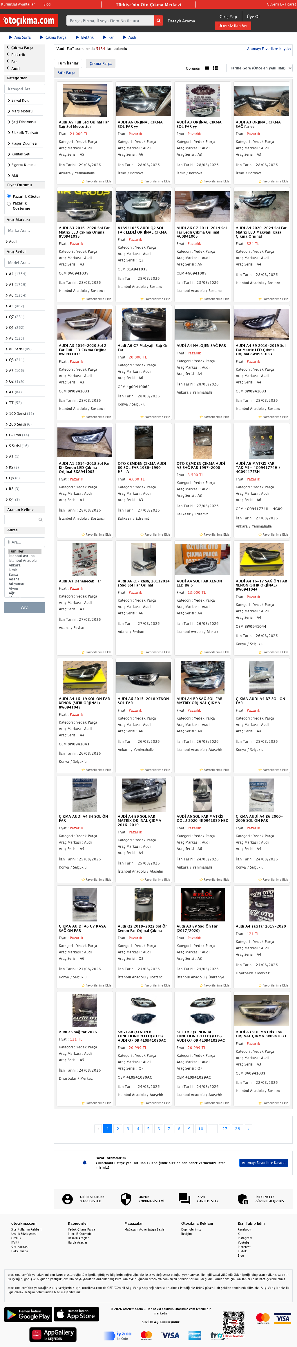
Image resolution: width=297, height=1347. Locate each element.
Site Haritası (19, 1247)
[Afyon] (24, 588)
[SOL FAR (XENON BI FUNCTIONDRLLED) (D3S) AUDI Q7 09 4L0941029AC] (202, 1010)
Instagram (245, 1238)
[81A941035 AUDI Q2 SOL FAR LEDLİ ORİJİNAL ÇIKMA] (143, 206)
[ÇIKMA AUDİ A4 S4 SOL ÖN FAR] (84, 794)
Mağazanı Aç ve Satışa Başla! (144, 1229)
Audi (132, 37)
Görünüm (193, 68)
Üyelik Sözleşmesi (24, 1233)
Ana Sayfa (23, 37)
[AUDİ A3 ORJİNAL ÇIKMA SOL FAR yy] (202, 100)
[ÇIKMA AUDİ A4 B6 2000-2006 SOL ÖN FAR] (261, 794)
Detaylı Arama (181, 20)
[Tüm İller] (24, 551)
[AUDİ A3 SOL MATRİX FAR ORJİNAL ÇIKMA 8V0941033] (261, 1010)
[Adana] (24, 579)
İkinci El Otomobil (80, 1233)
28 (237, 1128)
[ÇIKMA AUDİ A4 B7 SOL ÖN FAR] (261, 676)
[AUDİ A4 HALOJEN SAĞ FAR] (202, 324)
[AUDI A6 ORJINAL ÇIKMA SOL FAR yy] (143, 100)
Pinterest (244, 1247)
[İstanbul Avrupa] (24, 556)
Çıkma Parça (56, 37)
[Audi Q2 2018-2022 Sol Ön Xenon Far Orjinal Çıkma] (143, 904)
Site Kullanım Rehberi (26, 1229)
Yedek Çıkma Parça (81, 1229)
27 (224, 1128)
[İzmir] (24, 570)
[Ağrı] (24, 593)
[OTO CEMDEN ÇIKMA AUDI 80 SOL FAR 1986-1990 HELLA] (143, 441)
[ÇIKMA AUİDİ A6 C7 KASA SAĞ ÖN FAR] (84, 904)
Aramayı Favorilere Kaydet (264, 1163)
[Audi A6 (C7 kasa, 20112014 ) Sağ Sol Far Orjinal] (143, 559)
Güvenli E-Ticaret (281, 4)
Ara (25, 607)
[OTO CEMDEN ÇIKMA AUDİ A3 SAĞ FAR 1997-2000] (202, 441)
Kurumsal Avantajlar (18, 4)
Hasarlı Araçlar (78, 1238)
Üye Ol (253, 16)
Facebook (244, 1229)
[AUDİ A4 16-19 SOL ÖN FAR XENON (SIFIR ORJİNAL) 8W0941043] (84, 676)
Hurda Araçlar (77, 1242)
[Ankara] (24, 565)
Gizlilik (16, 1238)
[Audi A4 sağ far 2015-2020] (261, 904)
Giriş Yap (228, 16)
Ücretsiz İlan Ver (233, 26)
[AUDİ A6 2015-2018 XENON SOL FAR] (143, 676)
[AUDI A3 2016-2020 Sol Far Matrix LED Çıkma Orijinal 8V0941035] (84, 206)
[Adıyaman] (24, 584)
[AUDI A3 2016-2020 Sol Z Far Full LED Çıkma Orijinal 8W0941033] (84, 324)
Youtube (243, 1242)
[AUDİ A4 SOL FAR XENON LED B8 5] (202, 559)
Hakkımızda (19, 1251)
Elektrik (87, 37)
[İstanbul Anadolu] (24, 560)
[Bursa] (24, 574)
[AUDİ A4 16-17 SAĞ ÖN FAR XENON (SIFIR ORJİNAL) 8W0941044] (261, 559)
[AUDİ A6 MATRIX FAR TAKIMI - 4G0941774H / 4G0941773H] (261, 441)
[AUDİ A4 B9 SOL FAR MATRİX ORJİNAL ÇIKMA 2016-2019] (143, 794)
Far (111, 37)
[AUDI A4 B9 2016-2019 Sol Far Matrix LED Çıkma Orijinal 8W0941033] (261, 324)
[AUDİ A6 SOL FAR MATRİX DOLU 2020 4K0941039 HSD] (202, 794)
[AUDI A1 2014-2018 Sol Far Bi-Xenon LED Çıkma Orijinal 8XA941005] (84, 441)
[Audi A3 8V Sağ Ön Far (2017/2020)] (202, 904)
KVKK (15, 1242)
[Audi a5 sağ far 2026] (84, 1010)
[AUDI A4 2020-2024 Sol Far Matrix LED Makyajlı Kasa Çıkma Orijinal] (261, 206)
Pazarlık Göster (26, 196)
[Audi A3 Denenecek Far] (84, 559)
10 (200, 1128)
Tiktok (242, 1251)
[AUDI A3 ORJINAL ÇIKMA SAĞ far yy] (261, 100)
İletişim (186, 1233)
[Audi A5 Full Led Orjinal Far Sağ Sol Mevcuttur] (84, 100)
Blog (47, 4)
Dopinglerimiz (191, 1229)
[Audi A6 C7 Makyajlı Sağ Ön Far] (143, 324)
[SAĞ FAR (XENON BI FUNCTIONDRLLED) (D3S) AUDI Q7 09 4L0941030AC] (143, 1010)
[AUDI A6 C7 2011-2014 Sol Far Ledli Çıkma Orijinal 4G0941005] (202, 206)
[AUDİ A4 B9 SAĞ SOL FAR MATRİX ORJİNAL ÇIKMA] (202, 676)
